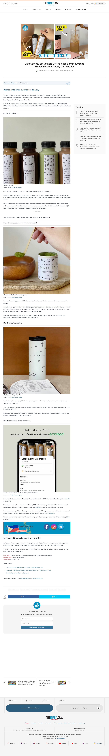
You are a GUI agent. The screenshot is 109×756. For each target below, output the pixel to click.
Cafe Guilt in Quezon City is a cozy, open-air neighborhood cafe (24, 567)
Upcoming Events (80, 9)
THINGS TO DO (36, 9)
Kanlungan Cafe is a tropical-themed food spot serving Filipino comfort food (28, 570)
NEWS (24, 9)
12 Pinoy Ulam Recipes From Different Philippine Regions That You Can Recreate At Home (90, 146)
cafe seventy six (13, 590)
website (67, 499)
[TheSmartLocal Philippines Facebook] (46, 526)
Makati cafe (53, 590)
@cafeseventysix (17, 187)
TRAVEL (47, 9)
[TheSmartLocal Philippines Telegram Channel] (60, 526)
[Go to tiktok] (15, 3)
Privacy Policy (81, 723)
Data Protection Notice (70, 723)
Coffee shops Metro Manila (39, 590)
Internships (48, 723)
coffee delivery (25, 590)
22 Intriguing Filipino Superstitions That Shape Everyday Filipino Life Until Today (90, 138)
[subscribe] (98, 708)
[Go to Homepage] (51, 3)
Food (57, 70)
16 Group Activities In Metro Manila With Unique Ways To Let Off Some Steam (90, 130)
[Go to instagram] (8, 3)
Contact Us (40, 723)
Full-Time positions (57, 723)
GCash (68, 517)
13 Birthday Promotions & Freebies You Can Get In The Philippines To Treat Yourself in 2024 (90, 121)
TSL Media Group (60, 738)
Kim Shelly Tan (43, 70)
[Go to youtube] (12, 3)
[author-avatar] (37, 71)
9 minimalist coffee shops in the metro (17, 573)
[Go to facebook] (4, 3)
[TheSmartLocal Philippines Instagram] (53, 526)
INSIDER (57, 9)
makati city (61, 590)
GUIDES (67, 9)
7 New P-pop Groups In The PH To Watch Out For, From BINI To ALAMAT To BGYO (90, 113)
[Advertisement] (36, 657)
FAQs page (51, 513)
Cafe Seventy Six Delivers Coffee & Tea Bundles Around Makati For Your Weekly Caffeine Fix (54, 65)
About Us (33, 723)
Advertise (26, 723)
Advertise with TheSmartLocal (29, 708)
